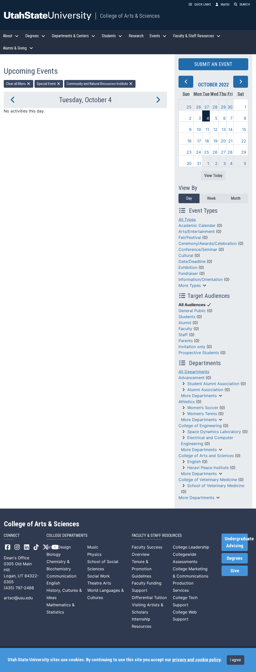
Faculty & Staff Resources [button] (193, 35)
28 (215, 106)
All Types (187, 219)
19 (215, 140)
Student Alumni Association (213, 383)
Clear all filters (16, 84)
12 (215, 129)
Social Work (98, 576)
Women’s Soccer (202, 407)
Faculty (185, 328)
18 (207, 140)
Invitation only (191, 346)
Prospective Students (198, 352)
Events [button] (155, 35)
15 (244, 129)
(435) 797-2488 (19, 587)
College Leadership (191, 547)
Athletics (186, 401)
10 (199, 129)
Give (234, 571)
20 (223, 140)
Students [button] (109, 35)
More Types (189, 285)
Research (136, 35)
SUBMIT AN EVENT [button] (213, 64)
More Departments (199, 395)
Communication (61, 576)
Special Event (46, 84)
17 (199, 140)
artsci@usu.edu (18, 597)
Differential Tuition (149, 597)
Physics (94, 554)
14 (230, 129)
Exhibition (187, 267)
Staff (183, 334)
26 (198, 106)
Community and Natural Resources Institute (97, 84)
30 (230, 106)
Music (92, 547)
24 (198, 152)
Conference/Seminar (197, 249)
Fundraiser (188, 273)
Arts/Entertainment (196, 231)
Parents (185, 340)
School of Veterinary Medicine (215, 485)
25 (189, 106)
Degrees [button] (32, 35)
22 (243, 140)
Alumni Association (205, 389)
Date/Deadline (192, 261)
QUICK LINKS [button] (202, 4)
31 (199, 163)
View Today (213, 175)
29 (223, 106)
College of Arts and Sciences (206, 455)
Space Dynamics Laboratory (214, 431)
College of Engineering (200, 425)
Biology (53, 554)
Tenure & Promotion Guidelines (142, 569)
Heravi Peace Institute (208, 467)
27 (206, 106)
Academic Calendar (197, 225)
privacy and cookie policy (196, 660)
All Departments (193, 371)
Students (186, 316)
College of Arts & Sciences (130, 15)
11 (207, 129)
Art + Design (58, 547)
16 (189, 140)
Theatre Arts (99, 583)
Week (211, 198)
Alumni (184, 322)
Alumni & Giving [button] (15, 48)
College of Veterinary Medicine (207, 479)
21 (230, 140)
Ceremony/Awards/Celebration (207, 243)
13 (224, 129)
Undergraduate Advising (236, 542)
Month (235, 198)
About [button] (7, 35)
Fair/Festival (189, 237)
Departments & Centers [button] (70, 35)
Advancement (191, 377)
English (194, 461)
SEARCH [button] (245, 4)
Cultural (185, 255)
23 (189, 152)
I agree (235, 660)
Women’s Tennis (202, 413)
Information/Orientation (200, 279)
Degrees (234, 558)
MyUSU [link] (225, 4)
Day (189, 198)
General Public (192, 310)
